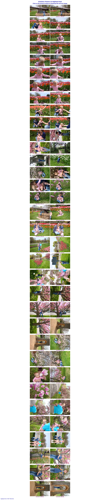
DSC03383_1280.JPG (40, 382)
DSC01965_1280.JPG (40, 16)
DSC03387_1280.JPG (40, 415)
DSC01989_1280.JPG (40, 141)
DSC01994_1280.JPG (40, 166)
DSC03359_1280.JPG (60, 220)
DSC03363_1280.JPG (60, 236)
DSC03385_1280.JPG (40, 399)
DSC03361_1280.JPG (40, 236)
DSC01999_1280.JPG (60, 191)
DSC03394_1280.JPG (60, 464)
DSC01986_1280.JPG (60, 116)
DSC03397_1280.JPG (40, 496)
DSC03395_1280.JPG (40, 480)
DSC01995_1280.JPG (60, 166)
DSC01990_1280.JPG (60, 141)
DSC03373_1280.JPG (40, 317)
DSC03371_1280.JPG (40, 301)
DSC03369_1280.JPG (40, 285)
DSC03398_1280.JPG (60, 496)
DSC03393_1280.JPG (40, 464)
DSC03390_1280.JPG (60, 431)
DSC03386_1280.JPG (60, 399)
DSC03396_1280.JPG (60, 480)
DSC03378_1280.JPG (60, 350)
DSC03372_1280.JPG (60, 301)
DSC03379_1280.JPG (40, 366)
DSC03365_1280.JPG (60, 252)
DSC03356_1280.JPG (40, 220)
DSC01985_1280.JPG (40, 116)
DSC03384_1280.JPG (60, 382)
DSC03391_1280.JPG (40, 447)
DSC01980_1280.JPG (40, 91)
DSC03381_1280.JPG (60, 366)
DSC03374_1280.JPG (60, 317)
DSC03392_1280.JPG (60, 447)
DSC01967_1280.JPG (60, 16)
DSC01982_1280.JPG (60, 91)
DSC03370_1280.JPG (60, 285)
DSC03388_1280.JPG (60, 415)
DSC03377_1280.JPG (40, 350)
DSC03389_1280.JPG (40, 431)
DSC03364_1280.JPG (40, 252)
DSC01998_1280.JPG (40, 191)
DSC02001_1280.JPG (60, 203)
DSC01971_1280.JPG (60, 41)
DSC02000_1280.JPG (40, 203)
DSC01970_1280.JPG (40, 41)
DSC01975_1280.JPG (60, 66)
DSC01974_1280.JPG (40, 66)
